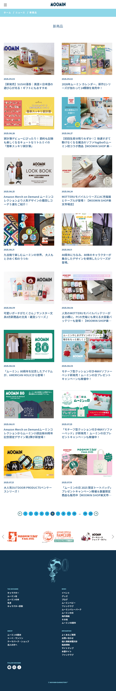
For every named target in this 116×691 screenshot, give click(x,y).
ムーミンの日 (68, 612)
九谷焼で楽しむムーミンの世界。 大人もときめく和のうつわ (28, 256)
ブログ (65, 599)
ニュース (20, 12)
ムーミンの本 (13, 599)
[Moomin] (58, 4)
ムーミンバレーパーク (71, 609)
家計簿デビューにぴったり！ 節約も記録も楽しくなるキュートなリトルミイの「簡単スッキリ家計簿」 (28, 142)
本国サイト (67, 651)
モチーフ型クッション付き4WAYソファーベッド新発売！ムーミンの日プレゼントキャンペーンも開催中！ (87, 375)
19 (85, 513)
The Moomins (12, 589)
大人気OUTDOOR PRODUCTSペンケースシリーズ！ (28, 489)
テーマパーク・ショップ (18, 641)
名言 (9, 603)
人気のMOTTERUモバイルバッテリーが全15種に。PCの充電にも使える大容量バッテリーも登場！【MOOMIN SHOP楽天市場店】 (87, 318)
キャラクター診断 (15, 606)
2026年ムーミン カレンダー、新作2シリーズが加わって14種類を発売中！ (86, 86)
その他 (65, 619)
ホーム (7, 12)
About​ (10, 631)
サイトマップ (68, 648)
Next (113, 537)
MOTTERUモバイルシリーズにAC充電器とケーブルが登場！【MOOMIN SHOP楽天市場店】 (86, 200)
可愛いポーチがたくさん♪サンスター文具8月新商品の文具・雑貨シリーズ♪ (28, 315)
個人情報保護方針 (69, 641)
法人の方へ (12, 644)
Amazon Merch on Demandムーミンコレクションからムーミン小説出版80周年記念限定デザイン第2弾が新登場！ (28, 433)
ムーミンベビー (69, 603)
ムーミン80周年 (69, 622)
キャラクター (13, 593)
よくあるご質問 (69, 634)
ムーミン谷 (12, 596)
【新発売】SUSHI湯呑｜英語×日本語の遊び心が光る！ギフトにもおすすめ (28, 86)
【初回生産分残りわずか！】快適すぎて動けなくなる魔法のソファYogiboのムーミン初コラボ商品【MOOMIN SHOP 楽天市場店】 (87, 144)
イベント (66, 593)
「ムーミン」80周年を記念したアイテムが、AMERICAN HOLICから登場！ (28, 373)
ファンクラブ (68, 606)
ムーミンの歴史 (14, 634)
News (64, 589)
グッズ (65, 596)
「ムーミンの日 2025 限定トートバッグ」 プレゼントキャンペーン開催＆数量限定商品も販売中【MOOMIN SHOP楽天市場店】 (88, 493)
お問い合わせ (68, 638)
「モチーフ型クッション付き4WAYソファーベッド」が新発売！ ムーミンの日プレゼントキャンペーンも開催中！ (87, 433)
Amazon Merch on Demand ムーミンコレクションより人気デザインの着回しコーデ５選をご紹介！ (28, 200)
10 (74, 513)
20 (90, 513)
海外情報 (66, 616)
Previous (3, 537)
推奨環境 (66, 644)
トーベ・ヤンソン (15, 638)
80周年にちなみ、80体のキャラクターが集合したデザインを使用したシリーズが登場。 (86, 258)
